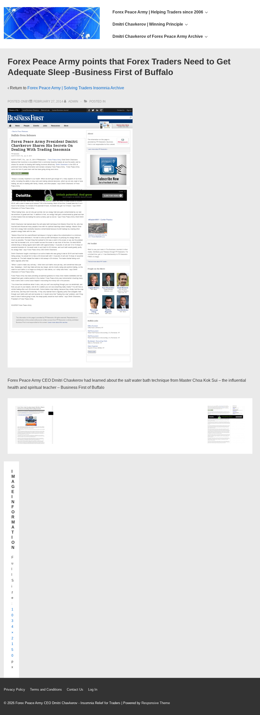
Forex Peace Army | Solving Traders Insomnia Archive (75, 88)
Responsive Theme (155, 703)
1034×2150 (12, 632)
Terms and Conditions (46, 689)
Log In (92, 689)
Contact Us (75, 689)
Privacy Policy (14, 689)
